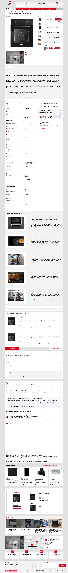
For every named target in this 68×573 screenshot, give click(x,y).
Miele (33, 8)
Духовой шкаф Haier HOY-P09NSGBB (16, 504)
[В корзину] (17, 484)
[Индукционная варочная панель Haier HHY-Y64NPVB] (12, 472)
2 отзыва (9, 16)
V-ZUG (39, 8)
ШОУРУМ (27, 5)
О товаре (9, 67)
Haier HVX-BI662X (53, 479)
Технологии (15, 67)
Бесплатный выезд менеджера (52, 562)
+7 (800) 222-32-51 (29, 2)
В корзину (58, 19)
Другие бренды (59, 8)
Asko (26, 8)
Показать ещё (33, 306)
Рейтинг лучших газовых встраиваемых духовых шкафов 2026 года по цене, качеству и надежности (55, 526)
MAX (31, 3)
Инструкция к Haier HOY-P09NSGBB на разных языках (51, 103)
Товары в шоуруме (59, 5)
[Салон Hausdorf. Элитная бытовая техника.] (6, 11)
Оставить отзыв (12, 348)
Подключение (52, 5)
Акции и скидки (33, 5)
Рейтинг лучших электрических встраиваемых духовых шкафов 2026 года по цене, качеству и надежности (41, 526)
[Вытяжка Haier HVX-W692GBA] (41, 472)
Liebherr (46, 8)
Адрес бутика (40, 5)
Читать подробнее (20, 345)
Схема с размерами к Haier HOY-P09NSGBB (50, 106)
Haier (19, 8)
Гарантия (32, 67)
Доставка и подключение (24, 67)
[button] (7, 33)
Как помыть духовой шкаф (27, 526)
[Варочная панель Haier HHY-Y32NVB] (27, 472)
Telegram (28, 3)
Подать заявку (43, 128)
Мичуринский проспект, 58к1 (42, 3)
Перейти (28, 62)
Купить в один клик (58, 21)
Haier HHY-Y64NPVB (11, 479)
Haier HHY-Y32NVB (24, 479)
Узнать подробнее (46, 566)
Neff (52, 8)
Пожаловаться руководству (11, 570)
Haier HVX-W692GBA (39, 479)
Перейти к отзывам (55, 348)
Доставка (46, 5)
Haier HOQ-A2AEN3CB (44, 493)
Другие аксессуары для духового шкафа (50, 465)
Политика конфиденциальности (28, 570)
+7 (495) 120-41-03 (20, 2)
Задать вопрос (57, 353)
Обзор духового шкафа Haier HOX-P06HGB (13, 526)
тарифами (32, 406)
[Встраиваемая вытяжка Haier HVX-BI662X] (56, 472)
